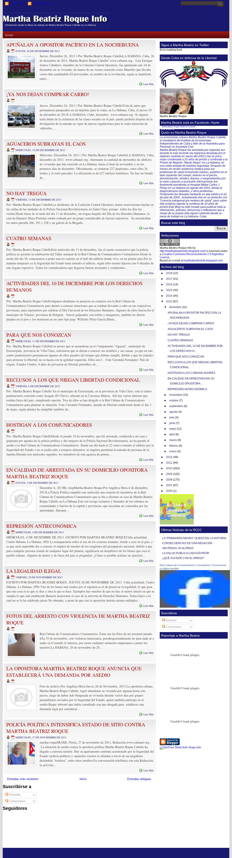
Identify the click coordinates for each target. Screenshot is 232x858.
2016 (169, 284)
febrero (174, 445)
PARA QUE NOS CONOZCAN (38, 335)
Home (9, 35)
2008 (169, 479)
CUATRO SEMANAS (28, 238)
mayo (173, 428)
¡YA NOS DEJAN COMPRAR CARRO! (47, 94)
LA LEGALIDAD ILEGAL (33, 571)
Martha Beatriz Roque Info (57, 16)
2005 (169, 491)
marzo (173, 440)
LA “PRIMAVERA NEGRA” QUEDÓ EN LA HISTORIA (194, 538)
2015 (169, 290)
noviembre (176, 394)
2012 (169, 457)
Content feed (18, 3)
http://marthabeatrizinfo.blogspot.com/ (183, 251)
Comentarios (17, 801)
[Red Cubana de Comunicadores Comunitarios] (195, 606)
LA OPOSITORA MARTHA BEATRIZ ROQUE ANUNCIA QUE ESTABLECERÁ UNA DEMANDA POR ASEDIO (73, 671)
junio (172, 423)
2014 (169, 295)
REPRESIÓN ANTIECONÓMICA (41, 526)
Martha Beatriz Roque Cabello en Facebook (178, 127)
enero (173, 451)
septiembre (176, 406)
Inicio (83, 779)
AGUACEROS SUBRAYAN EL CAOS (46, 143)
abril (172, 434)
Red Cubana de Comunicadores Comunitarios (185, 565)
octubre (174, 400)
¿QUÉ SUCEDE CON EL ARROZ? (183, 558)
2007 (169, 485)
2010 (169, 468)
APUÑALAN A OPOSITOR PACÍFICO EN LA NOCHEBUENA (72, 44)
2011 (169, 462)
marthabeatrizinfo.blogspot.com (203, 260)
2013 (169, 301)
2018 (169, 273)
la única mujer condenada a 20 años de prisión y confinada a (192, 158)
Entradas (14, 794)
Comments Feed (41, 3)
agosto (173, 411)
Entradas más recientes (23, 779)
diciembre (175, 307)
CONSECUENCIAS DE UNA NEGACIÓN (187, 543)
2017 (169, 278)
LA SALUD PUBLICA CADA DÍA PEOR (185, 553)
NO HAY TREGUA (26, 193)
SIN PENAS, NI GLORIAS (177, 548)
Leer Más (148, 84)
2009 (169, 474)
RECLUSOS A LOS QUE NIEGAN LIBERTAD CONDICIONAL (73, 380)
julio (172, 417)
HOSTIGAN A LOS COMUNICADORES (49, 425)
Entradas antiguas (139, 779)
